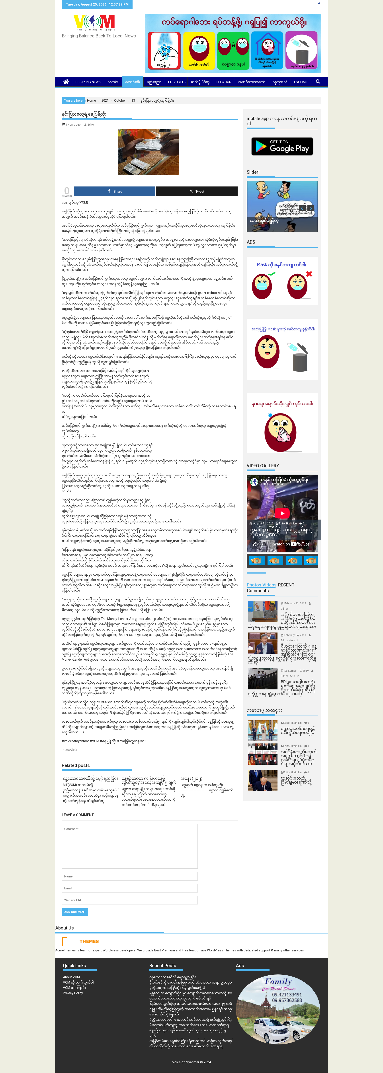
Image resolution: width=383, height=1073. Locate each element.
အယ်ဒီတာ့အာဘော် (252, 82)
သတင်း (112, 82)
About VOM (71, 977)
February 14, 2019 (295, 635)
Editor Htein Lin (287, 523)
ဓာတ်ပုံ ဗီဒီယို (200, 82)
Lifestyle (176, 82)
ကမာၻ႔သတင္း (264, 710)
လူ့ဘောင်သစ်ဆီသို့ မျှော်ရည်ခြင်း (172, 977)
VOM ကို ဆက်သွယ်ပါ (78, 982)
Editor (91, 124)
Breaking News (88, 82)
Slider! (253, 172)
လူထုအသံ (279, 82)
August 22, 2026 (263, 523)
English (300, 82)
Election (224, 82)
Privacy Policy (73, 993)
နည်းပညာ (154, 82)
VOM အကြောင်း (74, 988)
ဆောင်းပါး (132, 82)
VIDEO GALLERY (263, 465)
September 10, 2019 (296, 670)
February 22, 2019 (295, 603)
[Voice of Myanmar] (66, 81)
